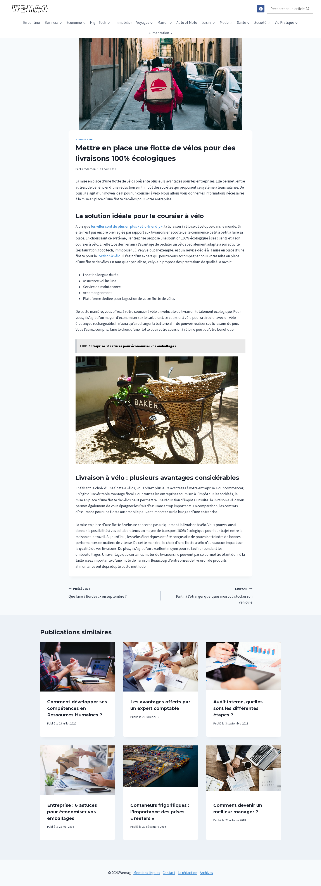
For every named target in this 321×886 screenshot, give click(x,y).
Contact (169, 872)
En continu (31, 22)
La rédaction (88, 169)
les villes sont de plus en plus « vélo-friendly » (126, 226)
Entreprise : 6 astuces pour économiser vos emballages (72, 812)
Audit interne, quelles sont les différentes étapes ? (238, 708)
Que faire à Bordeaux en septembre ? (98, 593)
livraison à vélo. (109, 256)
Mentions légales (146, 872)
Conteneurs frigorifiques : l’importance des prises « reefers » (159, 812)
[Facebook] (260, 8)
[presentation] (77, 667)
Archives (206, 872)
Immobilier (123, 22)
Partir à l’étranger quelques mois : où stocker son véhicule (214, 596)
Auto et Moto (186, 22)
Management (85, 139)
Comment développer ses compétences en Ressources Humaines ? (77, 708)
